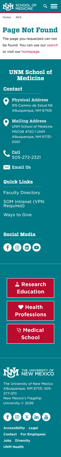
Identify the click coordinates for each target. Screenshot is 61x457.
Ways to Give (17, 215)
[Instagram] (17, 247)
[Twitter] (27, 416)
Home (7, 17)
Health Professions (30, 310)
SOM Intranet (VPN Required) (23, 204)
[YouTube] (46, 417)
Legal (33, 428)
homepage (30, 52)
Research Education (31, 288)
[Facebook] (7, 247)
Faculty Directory (21, 193)
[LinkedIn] (27, 247)
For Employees (33, 434)
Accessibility (14, 428)
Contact (10, 434)
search (52, 45)
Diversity (22, 441)
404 (18, 17)
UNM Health (13, 447)
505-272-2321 (26, 157)
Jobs (7, 441)
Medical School (32, 333)
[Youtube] (36, 247)
